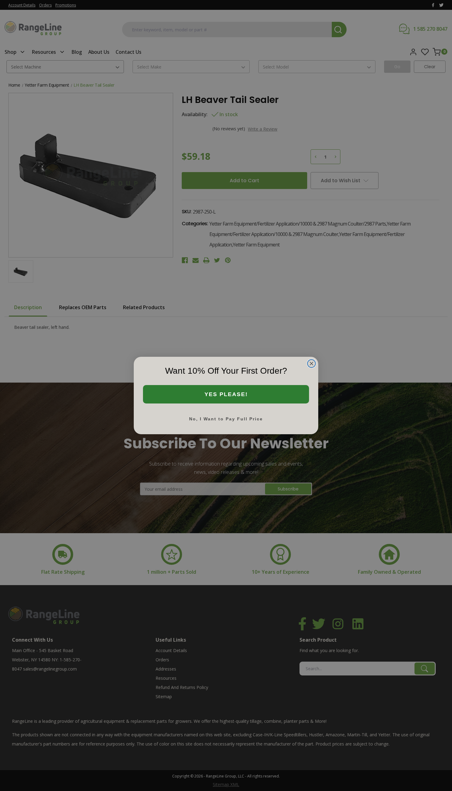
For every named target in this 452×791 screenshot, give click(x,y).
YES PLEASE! (226, 394)
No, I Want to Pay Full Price (226, 418)
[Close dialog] (311, 363)
